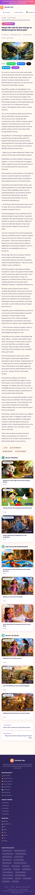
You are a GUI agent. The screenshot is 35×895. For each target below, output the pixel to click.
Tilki (3, 827)
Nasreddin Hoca (6, 824)
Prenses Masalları (7, 781)
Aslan (4, 832)
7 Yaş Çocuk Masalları (8, 878)
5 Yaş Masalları (5, 808)
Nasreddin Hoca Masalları (20, 863)
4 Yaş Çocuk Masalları (20, 872)
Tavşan (4, 829)
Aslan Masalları (26, 866)
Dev (3, 838)
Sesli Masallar (6, 792)
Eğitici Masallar (7, 451)
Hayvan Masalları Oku (21, 853)
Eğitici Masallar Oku (7, 857)
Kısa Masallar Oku (18, 857)
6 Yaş (5, 448)
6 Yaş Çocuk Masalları (20, 875)
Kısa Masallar (6, 790)
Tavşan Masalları (16, 866)
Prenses (4, 835)
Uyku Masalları (18, 12)
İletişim (19, 887)
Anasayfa (6, 12)
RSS (7, 887)
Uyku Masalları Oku (7, 850)
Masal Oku (17, 878)
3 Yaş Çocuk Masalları (8, 872)
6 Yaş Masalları (5, 811)
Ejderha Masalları (27, 869)
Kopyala (16, 67)
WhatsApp (12, 63)
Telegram (6, 67)
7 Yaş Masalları (5, 814)
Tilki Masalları (6, 866)
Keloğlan (5, 821)
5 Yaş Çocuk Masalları (8, 875)
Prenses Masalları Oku (8, 853)
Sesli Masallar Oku (7, 860)
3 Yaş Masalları (5, 802)
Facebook (22, 63)
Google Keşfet (27, 887)
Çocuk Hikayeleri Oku (19, 860)
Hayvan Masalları (20, 451)
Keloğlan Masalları (7, 778)
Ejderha (4, 841)
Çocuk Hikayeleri (12, 18)
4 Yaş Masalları (5, 805)
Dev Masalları (17, 869)
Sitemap (13, 887)
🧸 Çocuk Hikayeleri (8, 23)
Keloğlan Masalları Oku (19, 850)
